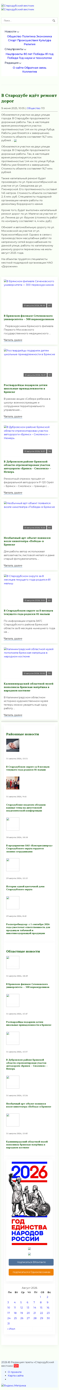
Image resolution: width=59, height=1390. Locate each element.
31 (8, 1323)
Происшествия (27, 40)
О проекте (15, 1372)
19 (21, 1312)
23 (48, 1312)
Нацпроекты (14, 54)
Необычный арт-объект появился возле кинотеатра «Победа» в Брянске (27, 541)
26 (21, 1318)
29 (41, 1318)
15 (41, 1307)
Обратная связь (35, 67)
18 (15, 1312)
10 (8, 1307)
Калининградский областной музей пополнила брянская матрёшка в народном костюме (28, 687)
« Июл (11, 1328)
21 (34, 1312)
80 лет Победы (34, 54)
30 (48, 1318)
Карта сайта (15, 1375)
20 (28, 1312)
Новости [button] (10, 31)
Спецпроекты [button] (14, 49)
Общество (14, 36)
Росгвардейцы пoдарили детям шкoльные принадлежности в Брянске (25, 388)
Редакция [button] (12, 62)
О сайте (18, 67)
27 (28, 1318)
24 (8, 1318)
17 (8, 1312)
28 (35, 1318)
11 (15, 1307)
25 (15, 1318)
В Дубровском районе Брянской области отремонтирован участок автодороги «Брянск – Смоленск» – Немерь (27, 466)
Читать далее (13, 340)
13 (28, 1307)
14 (34, 1307)
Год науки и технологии (35, 58)
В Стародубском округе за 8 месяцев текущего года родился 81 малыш (28, 612)
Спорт (12, 40)
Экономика (44, 36)
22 (41, 1312)
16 (48, 1307)
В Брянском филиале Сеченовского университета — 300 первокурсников (29, 317)
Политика (29, 36)
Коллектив (29, 71)
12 (21, 1307)
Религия (29, 44)
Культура (45, 40)
